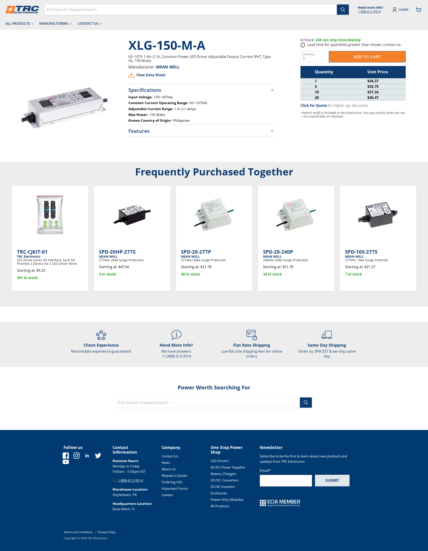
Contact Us (88, 23)
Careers (167, 495)
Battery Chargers (223, 473)
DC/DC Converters (225, 480)
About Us (169, 469)
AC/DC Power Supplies (228, 467)
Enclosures (219, 493)
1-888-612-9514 (369, 11)
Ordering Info (172, 482)
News (166, 462)
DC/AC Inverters (223, 486)
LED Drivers (220, 460)
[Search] (343, 9)
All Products (18, 23)
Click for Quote (313, 105)
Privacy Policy (107, 532)
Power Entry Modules (227, 499)
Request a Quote (174, 475)
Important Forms (175, 488)
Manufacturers (54, 23)
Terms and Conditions (78, 532)
